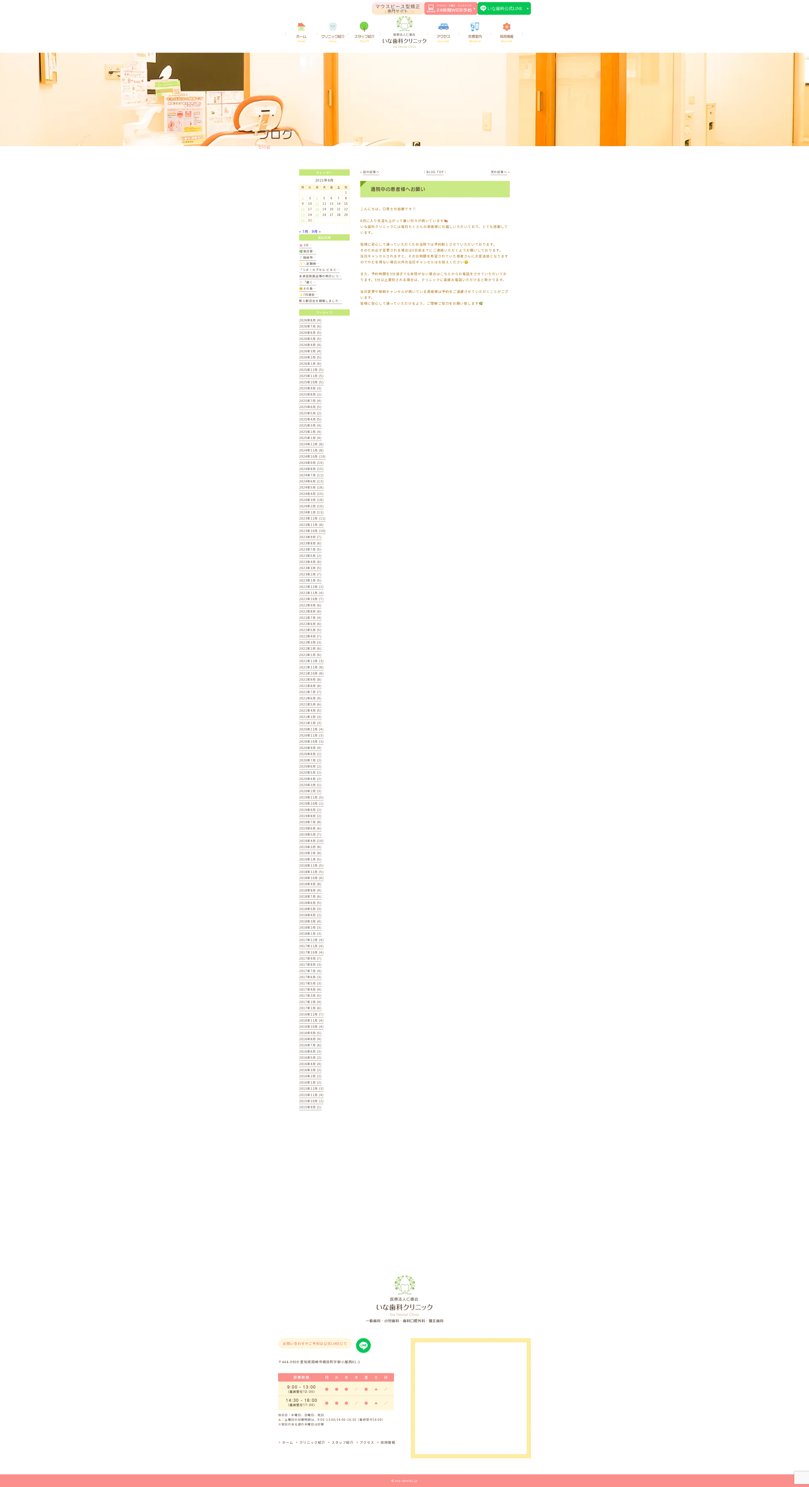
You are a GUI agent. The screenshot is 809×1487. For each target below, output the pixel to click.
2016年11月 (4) (311, 1020)
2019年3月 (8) (310, 847)
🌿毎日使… (307, 251)
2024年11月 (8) (311, 450)
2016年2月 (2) (310, 1076)
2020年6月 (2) (310, 766)
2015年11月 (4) (311, 1095)
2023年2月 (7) (310, 574)
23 (303, 215)
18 (317, 209)
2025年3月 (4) (310, 425)
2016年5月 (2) (310, 1057)
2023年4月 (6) (310, 562)
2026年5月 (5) (310, 339)
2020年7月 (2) (310, 760)
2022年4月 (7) (310, 636)
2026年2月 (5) (310, 357)
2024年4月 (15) (311, 494)
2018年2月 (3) (310, 927)
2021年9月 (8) (310, 679)
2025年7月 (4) (310, 401)
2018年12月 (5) (311, 865)
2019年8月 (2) (310, 816)
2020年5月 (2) (310, 772)
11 (317, 203)
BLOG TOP (435, 172)
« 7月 (303, 231)
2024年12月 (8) (311, 444)
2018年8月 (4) (310, 890)
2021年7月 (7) (310, 692)
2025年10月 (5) (311, 382)
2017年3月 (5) (310, 995)
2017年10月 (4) (311, 952)
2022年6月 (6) (310, 624)
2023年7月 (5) (310, 549)
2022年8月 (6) (310, 611)
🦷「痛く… (307, 282)
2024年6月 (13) (311, 481)
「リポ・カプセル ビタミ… (319, 270)
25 (317, 215)
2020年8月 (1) (310, 754)
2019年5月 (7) (310, 834)
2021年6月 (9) (310, 698)
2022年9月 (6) (310, 605)
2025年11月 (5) (311, 376)
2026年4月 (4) (310, 345)
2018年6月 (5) (310, 903)
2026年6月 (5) (310, 332)
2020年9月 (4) (310, 748)
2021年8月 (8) (310, 686)
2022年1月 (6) (310, 655)
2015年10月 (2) (311, 1101)
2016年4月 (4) (310, 1064)
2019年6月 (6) (310, 828)
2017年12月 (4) (311, 940)
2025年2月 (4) (310, 432)
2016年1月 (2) (310, 1082)
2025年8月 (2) (310, 394)
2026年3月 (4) (310, 351)
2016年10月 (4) (311, 1026)
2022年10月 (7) (311, 599)
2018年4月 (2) (310, 915)
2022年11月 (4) (311, 593)
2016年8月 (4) (310, 1039)
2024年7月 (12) (311, 475)
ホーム (301, 38)
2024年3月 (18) (311, 500)
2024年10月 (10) (312, 456)
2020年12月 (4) (311, 729)
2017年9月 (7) (310, 958)
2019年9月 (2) (310, 810)
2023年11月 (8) (311, 525)
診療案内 (475, 38)
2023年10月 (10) (312, 531)
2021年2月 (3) (310, 717)
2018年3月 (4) (310, 921)
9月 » (316, 231)
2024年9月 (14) (311, 463)
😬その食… (307, 288)
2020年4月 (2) (310, 779)
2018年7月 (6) (310, 896)
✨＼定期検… (309, 263)
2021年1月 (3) (310, 723)
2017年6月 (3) (310, 977)
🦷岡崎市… (307, 257)
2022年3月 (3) (310, 642)
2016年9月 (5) (310, 1033)
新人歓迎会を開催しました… (320, 301)
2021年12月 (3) (311, 661)
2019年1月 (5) (310, 859)
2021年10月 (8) (311, 673)
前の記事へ (371, 172)
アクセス (443, 38)
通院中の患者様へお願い (398, 189)
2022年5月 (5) (310, 630)
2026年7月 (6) (310, 326)
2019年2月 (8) (310, 853)
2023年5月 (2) (310, 556)
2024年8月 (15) (311, 469)
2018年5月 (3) (310, 909)
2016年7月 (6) (310, 1045)
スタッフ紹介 (364, 38)
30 (303, 220)
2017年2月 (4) (310, 1002)
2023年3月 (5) (310, 568)
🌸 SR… (305, 245)
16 (303, 209)
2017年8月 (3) (310, 964)
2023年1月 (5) (310, 580)
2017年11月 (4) (311, 946)
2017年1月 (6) (310, 1008)
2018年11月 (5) (311, 872)
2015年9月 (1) (310, 1107)
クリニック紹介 (333, 38)
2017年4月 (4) (310, 989)
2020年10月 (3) (311, 741)
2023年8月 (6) (310, 543)
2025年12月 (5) (311, 370)
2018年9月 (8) (310, 884)
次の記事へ (499, 172)
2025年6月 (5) (310, 407)
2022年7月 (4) (310, 618)
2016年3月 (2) (310, 1070)
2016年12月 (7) (311, 1014)
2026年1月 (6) (310, 363)
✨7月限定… (308, 294)
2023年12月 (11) (312, 518)
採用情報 (506, 38)
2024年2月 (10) (311, 506)
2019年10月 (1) (311, 803)
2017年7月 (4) (310, 971)
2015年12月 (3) (311, 1088)
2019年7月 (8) (310, 822)
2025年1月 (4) (310, 438)
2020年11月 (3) (311, 735)
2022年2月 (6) (310, 648)
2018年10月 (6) (311, 878)
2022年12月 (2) (311, 587)
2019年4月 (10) (311, 841)
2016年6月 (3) (310, 1051)
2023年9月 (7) (310, 537)
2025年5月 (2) (310, 413)
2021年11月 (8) (311, 667)
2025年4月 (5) (310, 419)
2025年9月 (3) (310, 388)
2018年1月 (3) (310, 933)
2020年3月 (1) (310, 785)
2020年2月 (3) (310, 791)
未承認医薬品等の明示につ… (320, 276)
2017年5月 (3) (310, 983)
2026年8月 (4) (310, 320)
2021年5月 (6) (310, 704)
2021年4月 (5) (310, 710)
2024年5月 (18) (311, 487)
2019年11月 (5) (311, 797)
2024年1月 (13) (311, 512)
